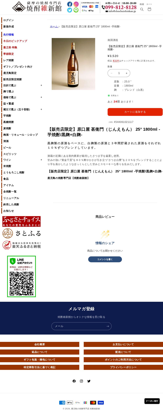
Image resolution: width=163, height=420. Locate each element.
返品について (40, 352)
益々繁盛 (8, 103)
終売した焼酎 (11, 204)
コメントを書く (105, 259)
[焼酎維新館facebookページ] (69, 4)
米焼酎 (7, 166)
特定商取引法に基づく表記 (40, 367)
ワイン (22, 159)
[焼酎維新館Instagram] (76, 4)
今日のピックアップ (15, 41)
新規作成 (8, 26)
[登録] (107, 326)
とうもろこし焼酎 (14, 172)
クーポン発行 (152, 401)
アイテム (8, 185)
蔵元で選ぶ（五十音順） (22, 109)
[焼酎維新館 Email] (119, 12)
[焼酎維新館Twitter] (69, 10)
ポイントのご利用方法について (123, 359)
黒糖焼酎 (8, 122)
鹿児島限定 (10, 73)
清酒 (6, 141)
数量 (110, 66)
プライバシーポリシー (123, 367)
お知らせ (8, 210)
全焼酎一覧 (10, 191)
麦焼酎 (7, 128)
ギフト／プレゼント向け (17, 66)
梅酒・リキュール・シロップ (20, 134)
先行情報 (8, 34)
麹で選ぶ (8, 91)
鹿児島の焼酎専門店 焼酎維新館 (85, 409)
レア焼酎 (8, 60)
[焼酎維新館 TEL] (119, 5)
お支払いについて (123, 344)
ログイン (8, 20)
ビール (7, 147)
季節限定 (8, 54)
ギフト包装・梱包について (40, 359)
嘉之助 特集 (10, 47)
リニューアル (11, 198)
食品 (6, 178)
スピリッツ (10, 154)
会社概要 (39, 344)
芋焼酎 (7, 115)
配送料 (116, 61)
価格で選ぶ (22, 97)
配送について (123, 352)
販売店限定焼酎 (12, 79)
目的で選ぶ (22, 85)
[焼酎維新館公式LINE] (76, 10)
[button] (142, 9)
